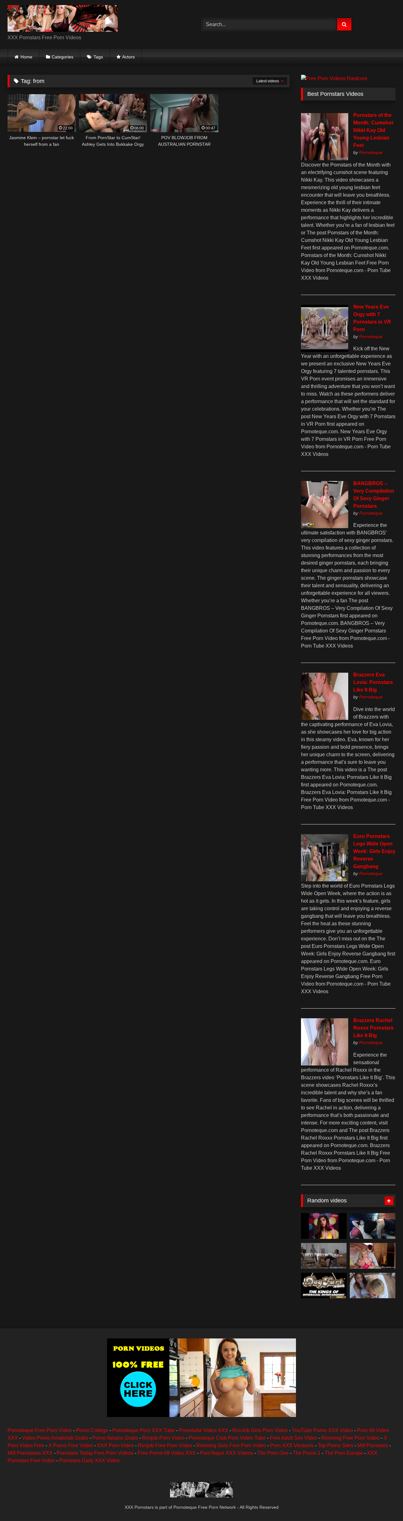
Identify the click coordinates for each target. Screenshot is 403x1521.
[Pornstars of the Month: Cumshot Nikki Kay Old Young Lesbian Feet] (324, 158)
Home (26, 56)
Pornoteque (371, 152)
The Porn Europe (344, 1453)
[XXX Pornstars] (63, 19)
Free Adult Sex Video (293, 1438)
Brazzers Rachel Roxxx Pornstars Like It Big (373, 1028)
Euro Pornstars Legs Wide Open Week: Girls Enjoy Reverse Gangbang (374, 851)
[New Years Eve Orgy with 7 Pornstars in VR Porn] (324, 350)
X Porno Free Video (70, 1445)
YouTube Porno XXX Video (322, 1430)
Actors (128, 56)
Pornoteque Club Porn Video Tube (227, 1438)
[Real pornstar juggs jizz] (372, 1256)
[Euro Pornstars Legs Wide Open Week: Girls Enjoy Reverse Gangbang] (324, 879)
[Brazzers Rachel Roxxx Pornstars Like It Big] (324, 1063)
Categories (62, 56)
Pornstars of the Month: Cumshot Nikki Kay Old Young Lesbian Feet (373, 130)
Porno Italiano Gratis (115, 1438)
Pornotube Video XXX (203, 1430)
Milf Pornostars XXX (30, 1453)
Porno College (92, 1430)
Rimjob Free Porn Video (165, 1445)
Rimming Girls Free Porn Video (231, 1445)
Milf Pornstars (372, 1445)
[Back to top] (383, 1502)
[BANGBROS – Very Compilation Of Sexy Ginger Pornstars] (324, 526)
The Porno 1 (307, 1453)
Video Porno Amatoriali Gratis (55, 1438)
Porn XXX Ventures (292, 1445)
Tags (98, 56)
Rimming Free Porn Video (350, 1438)
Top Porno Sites (335, 1445)
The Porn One (273, 1453)
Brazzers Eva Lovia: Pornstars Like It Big (373, 682)
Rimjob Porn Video (163, 1438)
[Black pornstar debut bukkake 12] (324, 1286)
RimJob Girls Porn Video (260, 1430)
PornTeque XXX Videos (226, 1453)
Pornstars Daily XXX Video (89, 1460)
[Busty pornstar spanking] (324, 1226)
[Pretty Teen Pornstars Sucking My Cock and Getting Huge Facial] (372, 1286)
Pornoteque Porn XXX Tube (143, 1430)
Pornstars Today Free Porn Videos (95, 1453)
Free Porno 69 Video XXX (167, 1453)
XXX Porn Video (115, 1445)
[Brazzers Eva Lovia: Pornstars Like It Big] (324, 718)
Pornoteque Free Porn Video (40, 1430)
